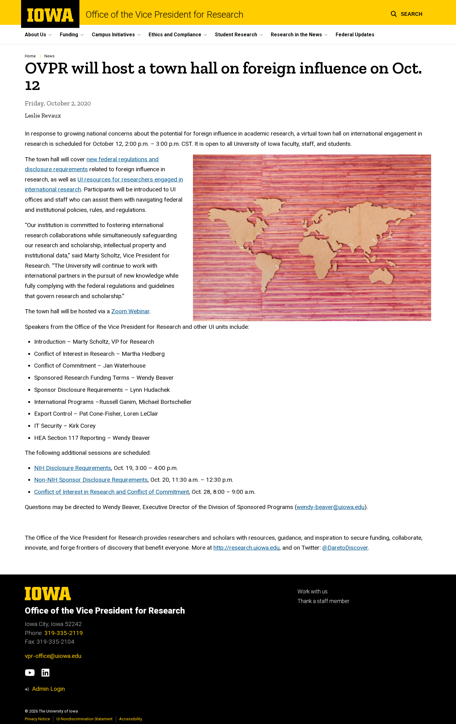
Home (30, 56)
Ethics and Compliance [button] (175, 35)
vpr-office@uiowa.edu (53, 655)
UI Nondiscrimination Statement (84, 719)
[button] (406, 13)
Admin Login (48, 688)
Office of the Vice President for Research (165, 14)
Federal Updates (355, 35)
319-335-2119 (63, 633)
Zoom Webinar (130, 311)
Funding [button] (69, 35)
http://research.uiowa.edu (246, 547)
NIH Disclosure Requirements (72, 467)
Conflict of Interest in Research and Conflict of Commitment (111, 491)
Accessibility (130, 719)
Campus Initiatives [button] (113, 35)
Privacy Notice (37, 719)
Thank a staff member (323, 601)
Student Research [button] (236, 35)
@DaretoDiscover (345, 547)
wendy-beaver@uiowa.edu (330, 507)
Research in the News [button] (296, 35)
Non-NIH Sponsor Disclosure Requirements (91, 479)
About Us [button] (35, 35)
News (49, 56)
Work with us (312, 591)
